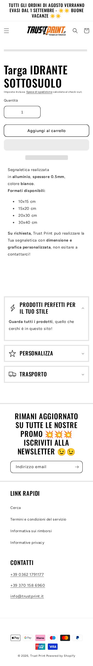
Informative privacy (27, 542)
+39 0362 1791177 (27, 574)
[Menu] (6, 30)
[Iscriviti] (76, 467)
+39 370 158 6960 (27, 585)
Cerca (15, 508)
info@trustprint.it (27, 596)
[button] (46, 145)
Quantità (11, 100)
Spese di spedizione (39, 92)
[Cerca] (75, 30)
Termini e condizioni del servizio (38, 519)
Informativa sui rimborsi (31, 531)
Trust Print (37, 655)
